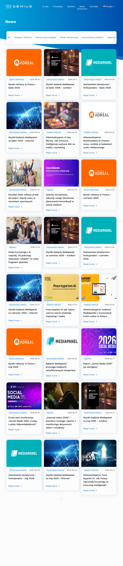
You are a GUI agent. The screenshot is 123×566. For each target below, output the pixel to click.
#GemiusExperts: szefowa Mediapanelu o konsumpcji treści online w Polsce (97, 312)
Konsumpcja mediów (92, 37)
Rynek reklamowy (69, 37)
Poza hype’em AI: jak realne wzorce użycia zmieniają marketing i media (60, 312)
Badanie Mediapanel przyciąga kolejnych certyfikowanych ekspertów (61, 367)
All (9, 37)
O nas (46, 6)
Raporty (111, 37)
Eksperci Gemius (23, 37)
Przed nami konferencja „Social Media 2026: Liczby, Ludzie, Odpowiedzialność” (22, 421)
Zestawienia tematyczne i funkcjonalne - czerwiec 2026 (96, 255)
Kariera (70, 6)
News (82, 6)
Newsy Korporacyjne (45, 37)
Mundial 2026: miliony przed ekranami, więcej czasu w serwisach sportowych (23, 198)
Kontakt (94, 6)
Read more (14, 95)
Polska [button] (109, 6)
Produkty (57, 6)
